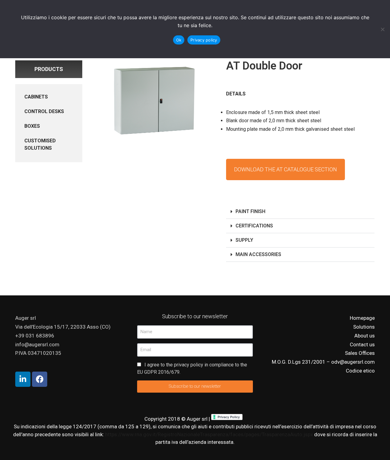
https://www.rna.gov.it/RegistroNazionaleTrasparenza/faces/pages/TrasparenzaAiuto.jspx (209, 434)
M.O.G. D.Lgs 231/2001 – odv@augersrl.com (323, 362)
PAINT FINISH (250, 211)
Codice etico (360, 371)
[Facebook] (39, 379)
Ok (179, 39)
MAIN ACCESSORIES (258, 254)
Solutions (364, 327)
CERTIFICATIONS (254, 226)
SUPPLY (244, 240)
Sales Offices (360, 353)
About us (364, 336)
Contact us (362, 344)
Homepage (362, 318)
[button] (300, 212)
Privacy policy (203, 39)
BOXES (32, 126)
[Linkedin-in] (22, 379)
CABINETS (36, 97)
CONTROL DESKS (44, 111)
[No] (382, 29)
